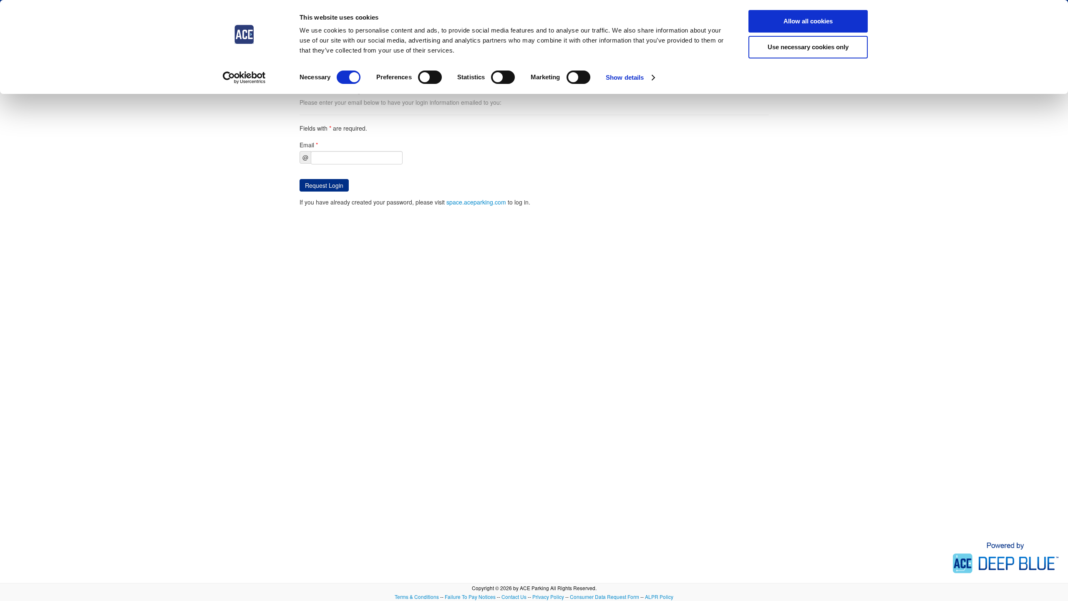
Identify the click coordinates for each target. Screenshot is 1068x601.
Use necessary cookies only (808, 47)
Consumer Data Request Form (604, 596)
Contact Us (513, 596)
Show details (625, 77)
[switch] (430, 77)
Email (309, 145)
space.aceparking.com (476, 202)
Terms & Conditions (417, 596)
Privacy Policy (548, 596)
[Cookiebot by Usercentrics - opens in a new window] (244, 77)
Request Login (324, 185)
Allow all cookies (808, 21)
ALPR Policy (659, 596)
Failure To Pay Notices (470, 596)
